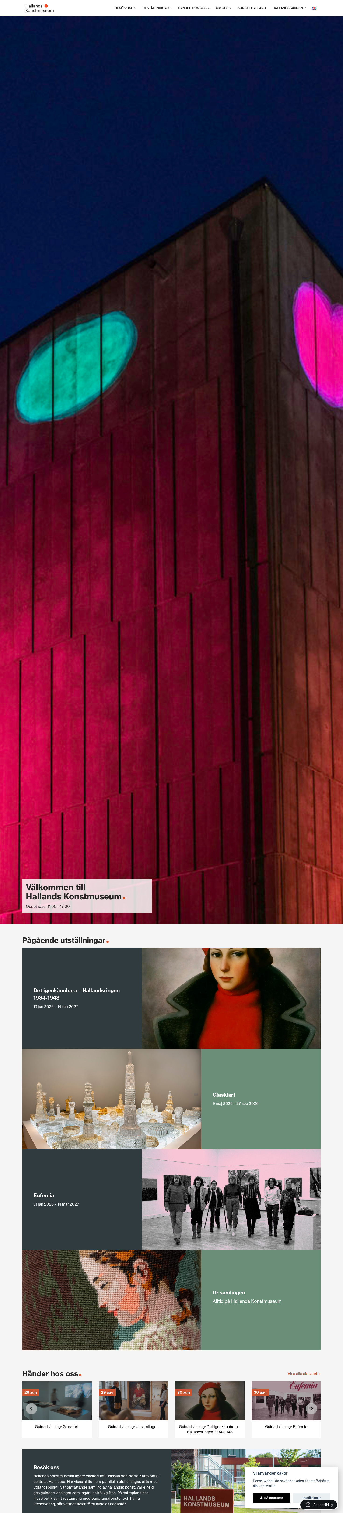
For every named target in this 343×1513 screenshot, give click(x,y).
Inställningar (312, 1497)
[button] (135, 8)
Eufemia (43, 1195)
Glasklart (224, 1095)
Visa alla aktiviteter (304, 1373)
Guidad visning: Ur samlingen (133, 1426)
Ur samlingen (229, 1292)
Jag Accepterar (271, 1497)
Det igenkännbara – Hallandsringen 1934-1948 (76, 994)
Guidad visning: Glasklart (57, 1426)
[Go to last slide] (31, 1408)
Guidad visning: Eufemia (286, 1426)
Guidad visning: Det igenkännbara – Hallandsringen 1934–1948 (210, 1429)
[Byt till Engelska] (314, 8)
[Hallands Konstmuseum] (40, 8)
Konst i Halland (252, 8)
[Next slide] (311, 1408)
